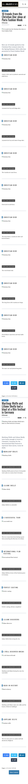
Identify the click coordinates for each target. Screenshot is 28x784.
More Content (14, 772)
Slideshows (5, 11)
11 (16, 396)
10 (15, 396)
